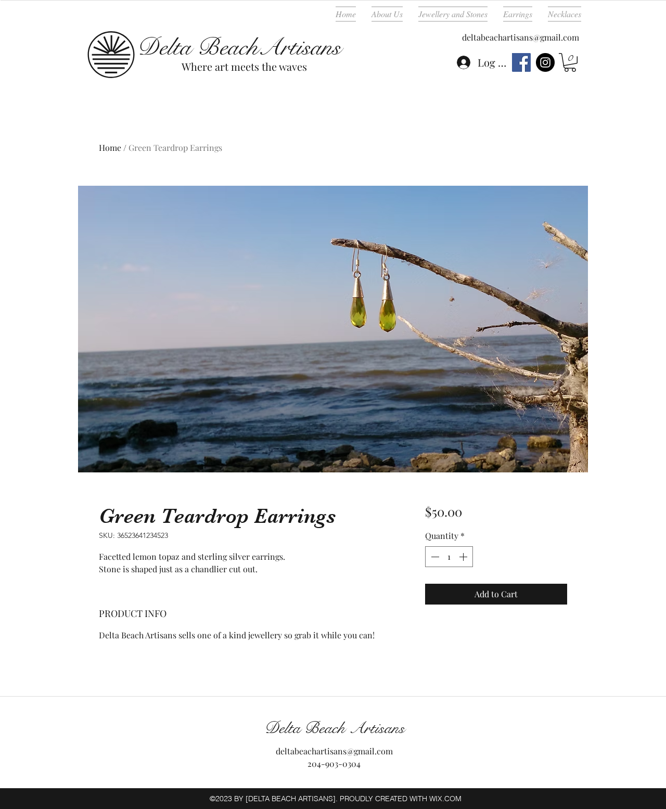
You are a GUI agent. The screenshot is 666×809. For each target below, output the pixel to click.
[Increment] (464, 557)
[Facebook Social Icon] (521, 62)
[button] (570, 62)
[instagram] (545, 62)
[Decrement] (434, 557)
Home (110, 147)
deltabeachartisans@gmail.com (520, 37)
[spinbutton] (449, 557)
